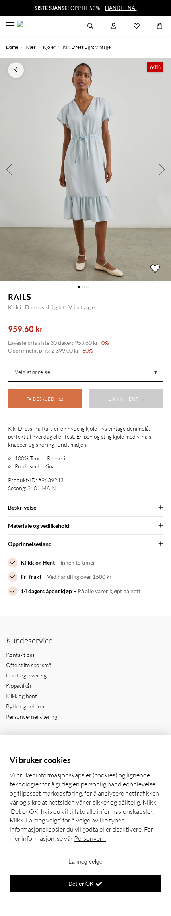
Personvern (90, 838)
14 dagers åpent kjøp (46, 591)
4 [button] (92, 287)
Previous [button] (9, 169)
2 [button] (83, 287)
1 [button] (79, 287)
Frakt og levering (26, 675)
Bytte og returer (25, 706)
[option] (85, 169)
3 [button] (87, 287)
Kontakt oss (20, 654)
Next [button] (162, 169)
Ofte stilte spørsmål (29, 665)
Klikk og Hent (38, 562)
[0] (159, 26)
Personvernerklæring (31, 716)
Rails (19, 297)
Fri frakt (31, 576)
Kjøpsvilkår (19, 685)
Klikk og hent (21, 696)
